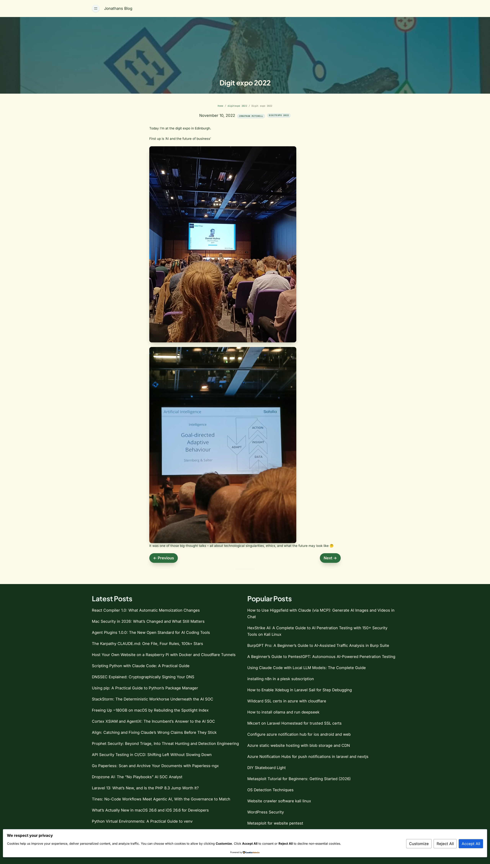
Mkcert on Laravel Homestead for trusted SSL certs (294, 723)
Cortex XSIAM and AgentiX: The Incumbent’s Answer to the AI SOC (153, 721)
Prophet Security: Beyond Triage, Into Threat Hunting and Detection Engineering (165, 743)
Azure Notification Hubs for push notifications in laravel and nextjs (307, 756)
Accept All (471, 843)
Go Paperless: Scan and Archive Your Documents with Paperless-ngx (155, 765)
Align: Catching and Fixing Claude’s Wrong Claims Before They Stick (154, 732)
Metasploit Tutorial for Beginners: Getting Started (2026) (299, 778)
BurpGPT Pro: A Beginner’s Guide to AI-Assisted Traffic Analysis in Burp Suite (318, 645)
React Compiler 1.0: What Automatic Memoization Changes (146, 610)
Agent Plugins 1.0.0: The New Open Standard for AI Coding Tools (151, 632)
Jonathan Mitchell (251, 116)
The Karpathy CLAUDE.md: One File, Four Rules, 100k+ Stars (147, 643)
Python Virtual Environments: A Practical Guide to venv (142, 821)
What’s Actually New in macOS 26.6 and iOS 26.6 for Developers (150, 810)
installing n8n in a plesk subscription (280, 679)
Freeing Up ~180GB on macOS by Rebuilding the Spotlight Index (150, 710)
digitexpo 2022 (237, 105)
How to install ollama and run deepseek (283, 712)
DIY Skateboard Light (266, 767)
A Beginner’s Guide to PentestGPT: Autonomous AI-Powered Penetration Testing (321, 656)
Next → (330, 558)
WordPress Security (265, 812)
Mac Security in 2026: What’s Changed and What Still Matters (148, 621)
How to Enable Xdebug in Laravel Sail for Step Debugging (299, 690)
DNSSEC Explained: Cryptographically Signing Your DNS (143, 677)
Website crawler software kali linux (279, 801)
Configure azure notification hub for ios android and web (299, 734)
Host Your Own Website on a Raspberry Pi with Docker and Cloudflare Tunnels (164, 654)
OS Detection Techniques (270, 790)
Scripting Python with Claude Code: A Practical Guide (140, 666)
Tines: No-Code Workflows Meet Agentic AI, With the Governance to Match (161, 799)
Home (220, 105)
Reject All (445, 843)
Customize (419, 843)
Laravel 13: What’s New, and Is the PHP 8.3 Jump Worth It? (145, 788)
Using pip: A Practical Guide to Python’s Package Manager (145, 688)
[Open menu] (96, 8)
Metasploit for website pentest (275, 823)
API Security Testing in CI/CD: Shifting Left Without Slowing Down (152, 754)
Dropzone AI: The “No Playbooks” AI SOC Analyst (137, 777)
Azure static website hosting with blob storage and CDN (298, 745)
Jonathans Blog (118, 8)
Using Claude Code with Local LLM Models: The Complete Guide (306, 667)
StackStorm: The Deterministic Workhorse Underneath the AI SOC (152, 699)
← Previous (163, 558)
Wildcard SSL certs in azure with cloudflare (286, 701)
